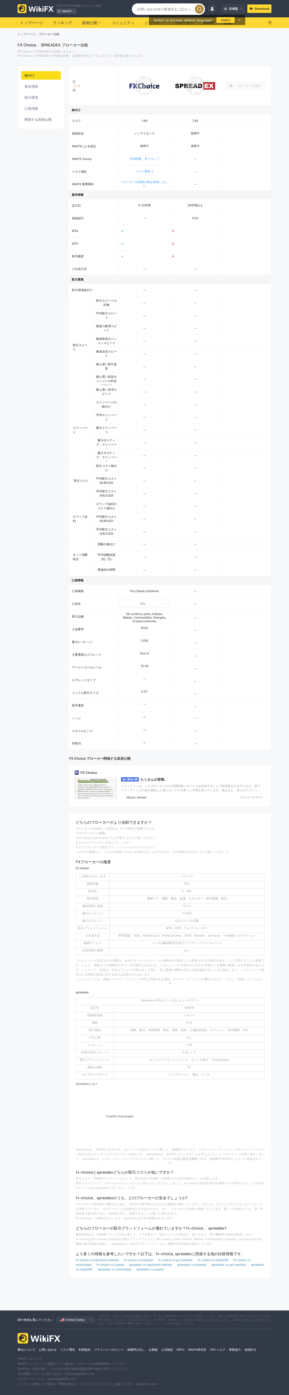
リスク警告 (144, 171)
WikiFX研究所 (197, 1349)
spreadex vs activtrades (115, 1269)
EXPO (180, 1349)
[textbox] (246, 86)
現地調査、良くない (144, 158)
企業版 (153, 1349)
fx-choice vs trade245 (213, 1260)
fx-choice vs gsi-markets (175, 1260)
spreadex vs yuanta (150, 1269)
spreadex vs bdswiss (192, 1264)
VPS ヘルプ (217, 1349)
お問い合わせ (48, 1349)
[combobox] (246, 86)
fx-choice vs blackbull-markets (98, 1260)
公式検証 (167, 1349)
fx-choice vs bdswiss (139, 1260)
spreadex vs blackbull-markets (151, 1264)
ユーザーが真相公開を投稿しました (144, 184)
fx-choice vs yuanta (110, 1264)
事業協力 (235, 1349)
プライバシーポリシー (109, 1349)
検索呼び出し (136, 1349)
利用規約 (85, 1349)
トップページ (26, 34)
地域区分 (250, 1349)
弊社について (26, 1349)
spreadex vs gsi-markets (229, 1264)
